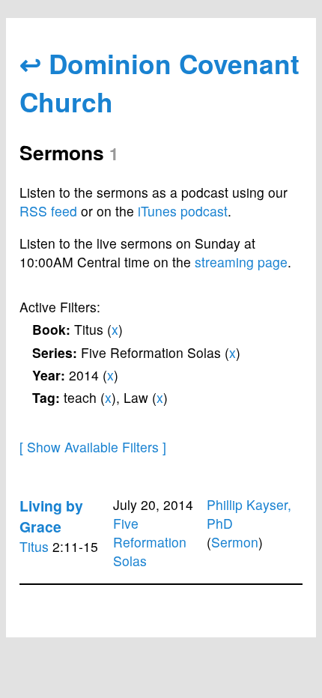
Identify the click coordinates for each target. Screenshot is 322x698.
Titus (34, 546)
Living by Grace (51, 516)
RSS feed (48, 210)
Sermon (234, 541)
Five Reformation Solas (149, 542)
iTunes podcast (183, 210)
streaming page (241, 261)
